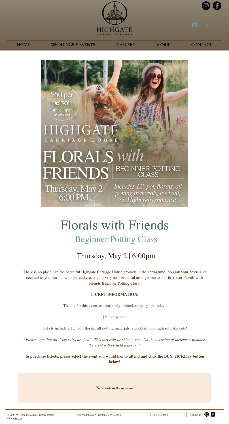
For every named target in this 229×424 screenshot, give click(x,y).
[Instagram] (206, 5)
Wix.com (17, 418)
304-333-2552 (160, 414)
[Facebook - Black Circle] (217, 5)
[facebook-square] (213, 414)
